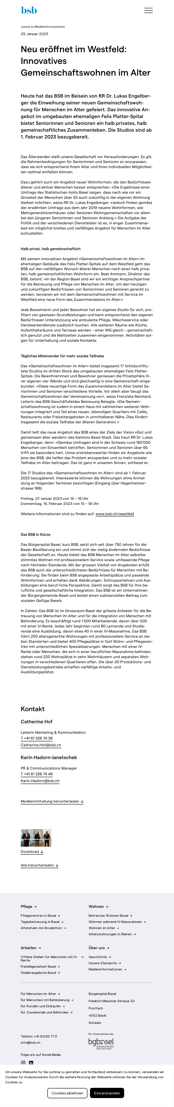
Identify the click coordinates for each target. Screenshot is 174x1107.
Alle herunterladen (37, 864)
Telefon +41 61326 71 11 (39, 1036)
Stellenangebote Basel (38, 972)
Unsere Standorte (103, 963)
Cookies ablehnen (67, 1092)
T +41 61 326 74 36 (37, 737)
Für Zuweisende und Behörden (45, 1012)
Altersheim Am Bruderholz (41, 927)
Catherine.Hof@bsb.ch (41, 744)
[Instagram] (24, 1062)
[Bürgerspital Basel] (29, 10)
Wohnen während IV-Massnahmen (115, 921)
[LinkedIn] (32, 1062)
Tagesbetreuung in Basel (40, 921)
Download (30, 851)
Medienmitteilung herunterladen (50, 801)
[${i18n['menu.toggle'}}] (146, 10)
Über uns (97, 947)
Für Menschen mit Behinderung (45, 999)
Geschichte (98, 956)
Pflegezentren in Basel (38, 915)
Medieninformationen (43, 26)
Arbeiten (28, 947)
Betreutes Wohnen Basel (108, 915)
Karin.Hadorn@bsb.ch (40, 780)
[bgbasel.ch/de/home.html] (101, 1041)
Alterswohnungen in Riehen (110, 934)
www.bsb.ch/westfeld (115, 513)
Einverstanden (107, 1092)
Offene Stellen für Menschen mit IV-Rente (49, 958)
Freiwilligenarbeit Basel (38, 966)
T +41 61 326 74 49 (37, 773)
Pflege (26, 906)
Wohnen (96, 906)
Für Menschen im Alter (38, 993)
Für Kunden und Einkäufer (41, 1006)
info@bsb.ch (31, 1042)
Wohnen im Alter (102, 927)
